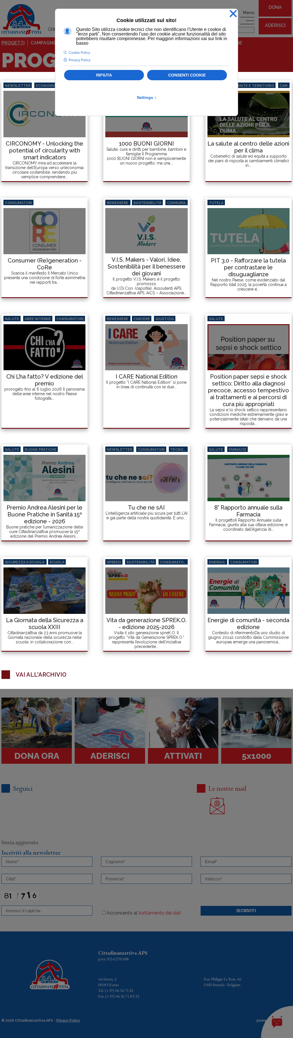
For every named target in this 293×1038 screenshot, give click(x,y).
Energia (217, 562)
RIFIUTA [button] (104, 75)
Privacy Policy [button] (79, 60)
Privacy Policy (68, 1021)
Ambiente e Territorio (251, 86)
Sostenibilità (147, 203)
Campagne (43, 43)
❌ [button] (233, 13)
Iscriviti (246, 910)
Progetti (13, 43)
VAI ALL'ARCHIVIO (41, 674)
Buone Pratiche (40, 450)
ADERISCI (275, 25)
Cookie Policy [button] (79, 53)
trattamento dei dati (159, 913)
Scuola (57, 562)
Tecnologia (182, 450)
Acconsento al (144, 913)
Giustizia (164, 319)
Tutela (216, 203)
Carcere (141, 319)
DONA (275, 7)
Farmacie (237, 450)
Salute (12, 319)
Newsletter (17, 86)
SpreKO (114, 562)
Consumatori (18, 203)
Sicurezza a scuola (25, 562)
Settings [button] (147, 97)
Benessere (118, 203)
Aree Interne (38, 319)
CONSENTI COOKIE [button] (187, 75)
